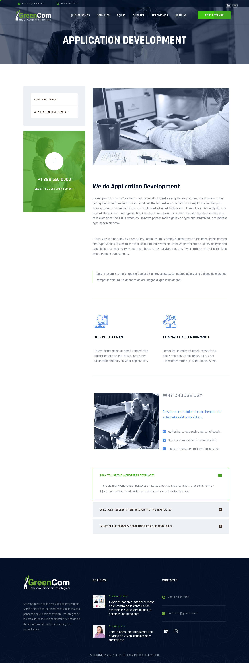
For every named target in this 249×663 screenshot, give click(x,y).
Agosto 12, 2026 (120, 596)
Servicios (103, 15)
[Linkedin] (166, 631)
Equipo (121, 15)
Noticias (181, 15)
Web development (46, 99)
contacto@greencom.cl (182, 613)
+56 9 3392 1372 (178, 597)
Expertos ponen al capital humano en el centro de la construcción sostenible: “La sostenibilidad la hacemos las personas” (131, 608)
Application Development (51, 112)
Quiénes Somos (80, 15)
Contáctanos (214, 15)
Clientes (138, 15)
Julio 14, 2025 (119, 626)
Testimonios (160, 15)
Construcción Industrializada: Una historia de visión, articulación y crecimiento (131, 636)
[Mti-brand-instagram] (176, 631)
